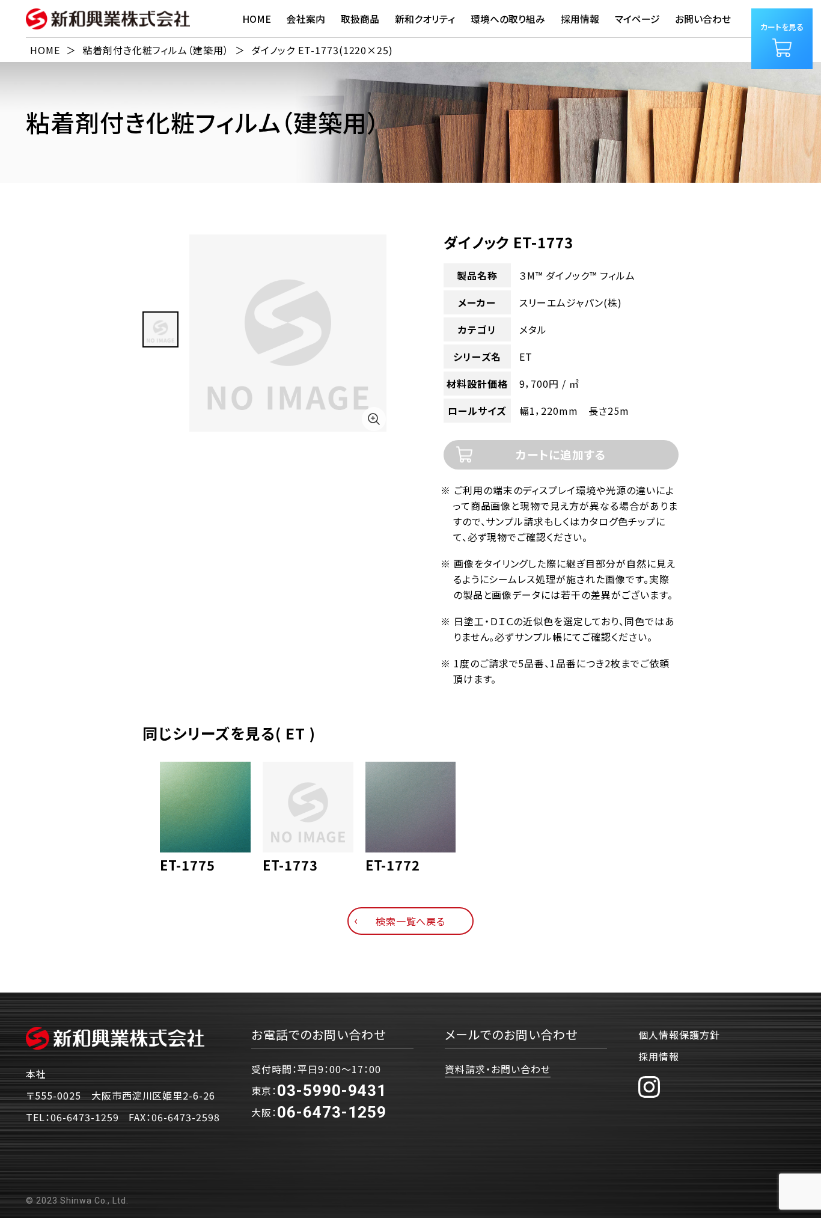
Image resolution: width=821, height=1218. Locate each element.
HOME (256, 19)
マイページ (637, 19)
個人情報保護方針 (679, 1034)
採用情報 (658, 1056)
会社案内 (306, 19)
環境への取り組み (508, 19)
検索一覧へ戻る (411, 921)
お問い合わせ (703, 19)
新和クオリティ (425, 19)
